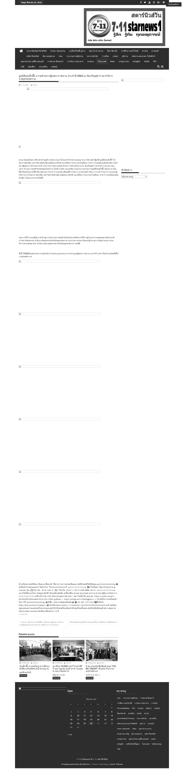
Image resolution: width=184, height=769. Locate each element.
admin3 (35, 663)
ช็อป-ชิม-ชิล (112, 51)
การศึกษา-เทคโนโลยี (129, 51)
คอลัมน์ (54, 67)
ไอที (22, 67)
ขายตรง (90, 61)
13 (98, 715)
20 (98, 719)
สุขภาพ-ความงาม (96, 51)
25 (84, 723)
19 (91, 719)
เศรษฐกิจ (136, 61)
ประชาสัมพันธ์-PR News (37, 51)
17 (78, 719)
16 (71, 719)
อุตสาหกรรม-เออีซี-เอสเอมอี (32, 61)
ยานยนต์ (155, 51)
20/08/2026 (91, 663)
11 (84, 715)
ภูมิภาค (125, 56)
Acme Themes (116, 764)
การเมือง (105, 56)
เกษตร (115, 56)
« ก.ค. (70, 734)
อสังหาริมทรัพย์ (33, 56)
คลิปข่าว (149, 708)
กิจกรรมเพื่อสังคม (123, 708)
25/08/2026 (25, 663)
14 (105, 715)
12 (91, 715)
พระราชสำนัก (92, 56)
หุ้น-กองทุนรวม (49, 56)
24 (78, 723)
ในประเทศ (102, 61)
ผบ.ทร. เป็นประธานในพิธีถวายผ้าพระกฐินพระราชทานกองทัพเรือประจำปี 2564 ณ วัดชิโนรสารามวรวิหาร (41, 623)
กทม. (61, 56)
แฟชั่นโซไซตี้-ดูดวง (77, 51)
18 (84, 719)
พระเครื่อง (43, 67)
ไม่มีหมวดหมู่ (156, 744)
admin (35, 85)
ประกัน (145, 51)
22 (112, 719)
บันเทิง (146, 61)
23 (71, 723)
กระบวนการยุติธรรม (75, 56)
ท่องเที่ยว (31, 67)
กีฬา (155, 61)
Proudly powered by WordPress (75, 764)
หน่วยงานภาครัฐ (123, 734)
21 (105, 719)
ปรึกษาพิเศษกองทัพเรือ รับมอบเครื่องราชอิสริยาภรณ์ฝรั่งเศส (92, 622)
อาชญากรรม (124, 61)
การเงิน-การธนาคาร (75, 61)
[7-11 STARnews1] (21, 50)
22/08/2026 (58, 663)
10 (78, 715)
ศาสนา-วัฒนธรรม (57, 51)
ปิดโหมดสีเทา (173, 4)
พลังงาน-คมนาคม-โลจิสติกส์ (143, 56)
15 (112, 715)
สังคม (112, 61)
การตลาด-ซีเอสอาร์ (55, 61)
